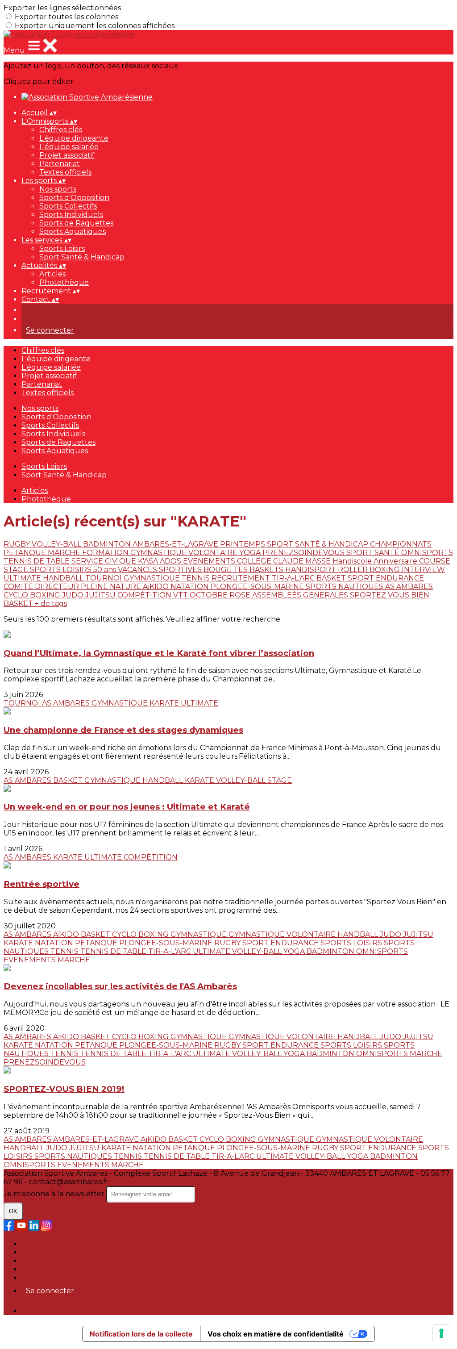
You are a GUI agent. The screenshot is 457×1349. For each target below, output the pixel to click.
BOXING (386, 569)
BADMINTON (108, 544)
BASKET (332, 578)
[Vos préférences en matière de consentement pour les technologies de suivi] (441, 1333)
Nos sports (57, 189)
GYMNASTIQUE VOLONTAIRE (184, 552)
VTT (181, 595)
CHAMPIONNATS (401, 544)
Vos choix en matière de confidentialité (276, 1333)
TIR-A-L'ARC (294, 578)
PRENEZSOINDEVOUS (304, 552)
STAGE (17, 569)
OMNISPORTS (427, 552)
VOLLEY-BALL (57, 544)
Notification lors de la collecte (141, 1333)
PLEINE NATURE (112, 586)
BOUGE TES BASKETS (244, 569)
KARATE (165, 703)
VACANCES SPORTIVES (161, 569)
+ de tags (51, 603)
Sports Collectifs (68, 206)
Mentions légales (51, 1261)
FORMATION (106, 552)
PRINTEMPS (243, 544)
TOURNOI (104, 578)
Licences (36, 1252)
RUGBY (18, 544)
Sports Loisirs (62, 248)
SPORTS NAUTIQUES (345, 586)
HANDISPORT (311, 569)
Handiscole (353, 561)
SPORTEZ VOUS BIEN (389, 595)
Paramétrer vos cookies (62, 1278)
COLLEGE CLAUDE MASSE (284, 561)
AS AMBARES (409, 586)
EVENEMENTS (210, 561)
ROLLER (354, 569)
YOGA (250, 552)
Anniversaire (396, 561)
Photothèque (64, 282)
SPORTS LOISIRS (61, 569)
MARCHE (65, 552)
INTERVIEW (423, 569)
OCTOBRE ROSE (221, 595)
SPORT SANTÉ (373, 552)
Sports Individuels (71, 214)
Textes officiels (65, 172)
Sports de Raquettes (76, 223)
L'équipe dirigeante (73, 138)
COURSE (434, 561)
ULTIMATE (23, 578)
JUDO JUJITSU (89, 595)
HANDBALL (64, 578)
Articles (52, 274)
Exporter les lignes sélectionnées (62, 8)
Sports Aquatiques (72, 231)
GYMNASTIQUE (153, 578)
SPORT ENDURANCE (386, 578)
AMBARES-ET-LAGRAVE (176, 544)
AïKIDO (156, 586)
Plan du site (42, 1244)
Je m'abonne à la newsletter (55, 1194)
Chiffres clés (60, 129)
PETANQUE (26, 552)
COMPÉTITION (145, 595)
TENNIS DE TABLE (37, 561)
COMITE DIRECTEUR (42, 586)
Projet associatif (67, 155)
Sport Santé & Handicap (82, 257)
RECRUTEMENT (242, 578)
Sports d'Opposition (74, 197)
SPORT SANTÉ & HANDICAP (318, 544)
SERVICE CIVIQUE (104, 561)
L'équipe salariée (69, 146)
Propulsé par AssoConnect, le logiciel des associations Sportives (133, 1311)
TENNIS (197, 578)
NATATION (190, 586)
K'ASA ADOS (160, 561)
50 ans (105, 569)
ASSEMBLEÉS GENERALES (301, 595)
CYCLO (17, 595)
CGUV (31, 1269)
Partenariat (59, 163)
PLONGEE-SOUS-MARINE (258, 586)
